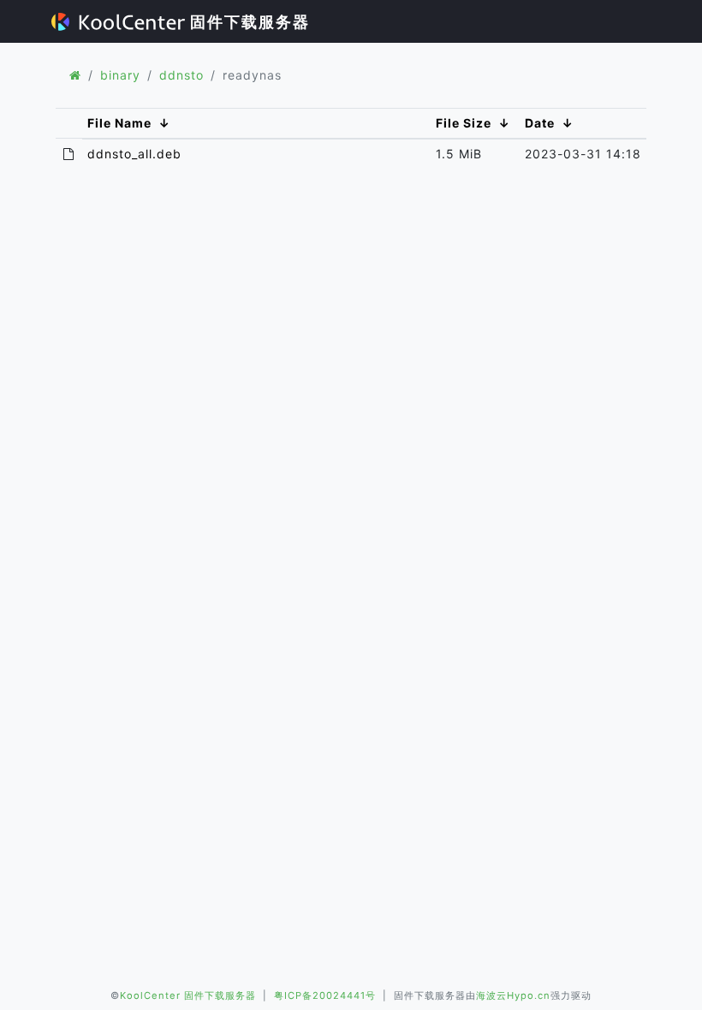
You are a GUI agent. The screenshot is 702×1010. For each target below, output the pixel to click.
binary (120, 75)
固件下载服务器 (247, 22)
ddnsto (181, 75)
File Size (463, 123)
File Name (119, 123)
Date (540, 123)
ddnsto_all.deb (134, 153)
